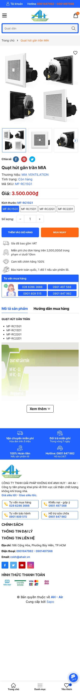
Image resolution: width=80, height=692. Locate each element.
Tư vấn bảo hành (19, 515)
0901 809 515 (32, 293)
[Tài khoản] (14, 4)
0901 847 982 (62, 293)
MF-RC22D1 (65, 209)
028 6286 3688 (32, 287)
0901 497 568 (62, 287)
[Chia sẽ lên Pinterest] (24, 159)
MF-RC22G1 (47, 209)
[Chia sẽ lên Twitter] (32, 159)
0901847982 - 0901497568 (34, 551)
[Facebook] (5, 565)
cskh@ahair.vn (20, 556)
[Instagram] (30, 565)
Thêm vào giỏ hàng (20, 232)
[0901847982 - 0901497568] (50, 4)
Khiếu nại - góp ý (59, 504)
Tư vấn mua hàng (20, 504)
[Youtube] (22, 565)
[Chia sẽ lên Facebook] (16, 159)
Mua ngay (59, 232)
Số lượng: (8, 219)
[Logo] (40, 15)
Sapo (50, 602)
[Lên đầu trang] (74, 667)
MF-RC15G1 (10, 209)
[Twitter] (13, 565)
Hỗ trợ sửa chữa (59, 515)
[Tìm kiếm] (73, 28)
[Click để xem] (40, 88)
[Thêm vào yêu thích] (75, 52)
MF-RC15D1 (28, 209)
